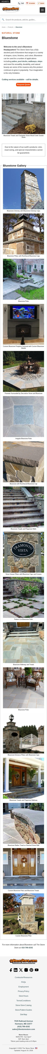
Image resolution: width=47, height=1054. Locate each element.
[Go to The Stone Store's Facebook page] (10, 970)
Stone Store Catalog (23, 1005)
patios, (14, 61)
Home (4, 27)
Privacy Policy (23, 991)
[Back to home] (11, 8)
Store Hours (23, 996)
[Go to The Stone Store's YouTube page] (36, 970)
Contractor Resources (23, 977)
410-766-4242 (27, 948)
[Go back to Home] (23, 961)
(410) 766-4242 (23, 1027)
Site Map (23, 1014)
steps (40, 61)
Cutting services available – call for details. (20, 79)
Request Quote (23, 84)
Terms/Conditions (23, 1001)
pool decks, (23, 61)
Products (10, 27)
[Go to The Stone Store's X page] (20, 970)
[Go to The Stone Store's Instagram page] (26, 970)
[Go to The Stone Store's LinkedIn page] (15, 970)
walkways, (32, 61)
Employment (23, 987)
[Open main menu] (42, 10)
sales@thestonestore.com (23, 1029)
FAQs (23, 982)
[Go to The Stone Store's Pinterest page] (31, 970)
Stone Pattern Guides (23, 1010)
